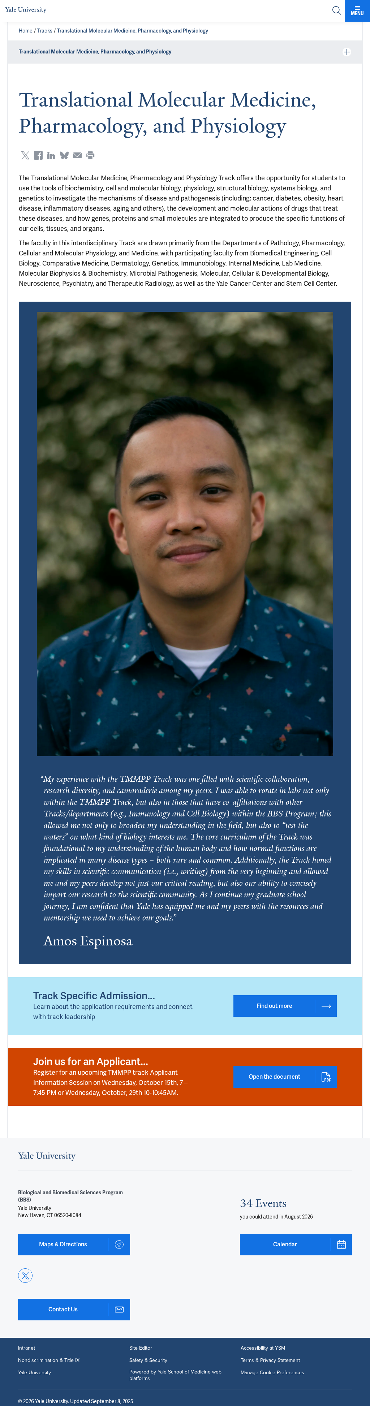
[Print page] (90, 155)
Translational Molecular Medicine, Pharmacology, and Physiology (132, 31)
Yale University (34, 1373)
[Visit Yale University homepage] (47, 1159)
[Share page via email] (77, 155)
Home (26, 31)
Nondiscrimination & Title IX (48, 1360)
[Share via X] (25, 155)
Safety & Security (148, 1360)
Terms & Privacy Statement (270, 1360)
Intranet (26, 1348)
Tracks (44, 31)
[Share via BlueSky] (64, 155)
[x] (25, 1275)
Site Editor (140, 1348)
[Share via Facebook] (38, 155)
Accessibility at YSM (263, 1348)
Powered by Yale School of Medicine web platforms (175, 1375)
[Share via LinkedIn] (51, 155)
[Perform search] (336, 11)
